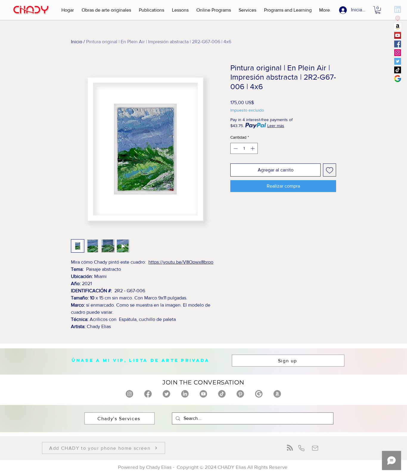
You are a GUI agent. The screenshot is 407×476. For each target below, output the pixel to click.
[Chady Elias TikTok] (397, 70)
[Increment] (253, 148)
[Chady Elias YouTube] (397, 35)
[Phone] (301, 448)
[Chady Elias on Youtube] (203, 394)
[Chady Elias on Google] (258, 394)
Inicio (76, 41)
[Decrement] (235, 148)
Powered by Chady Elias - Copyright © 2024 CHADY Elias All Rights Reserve (203, 467)
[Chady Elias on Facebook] (148, 394)
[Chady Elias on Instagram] (129, 394)
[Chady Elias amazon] (397, 26)
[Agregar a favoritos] (329, 170)
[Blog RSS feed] (290, 448)
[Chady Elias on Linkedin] (185, 394)
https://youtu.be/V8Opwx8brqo (180, 262)
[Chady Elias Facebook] (397, 44)
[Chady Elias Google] (397, 78)
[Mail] (315, 448)
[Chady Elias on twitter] (166, 394)
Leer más (275, 125)
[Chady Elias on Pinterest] (240, 394)
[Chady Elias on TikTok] (222, 394)
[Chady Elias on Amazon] (277, 394)
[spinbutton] (244, 148)
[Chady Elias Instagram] (397, 52)
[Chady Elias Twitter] (397, 61)
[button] (106, 10)
